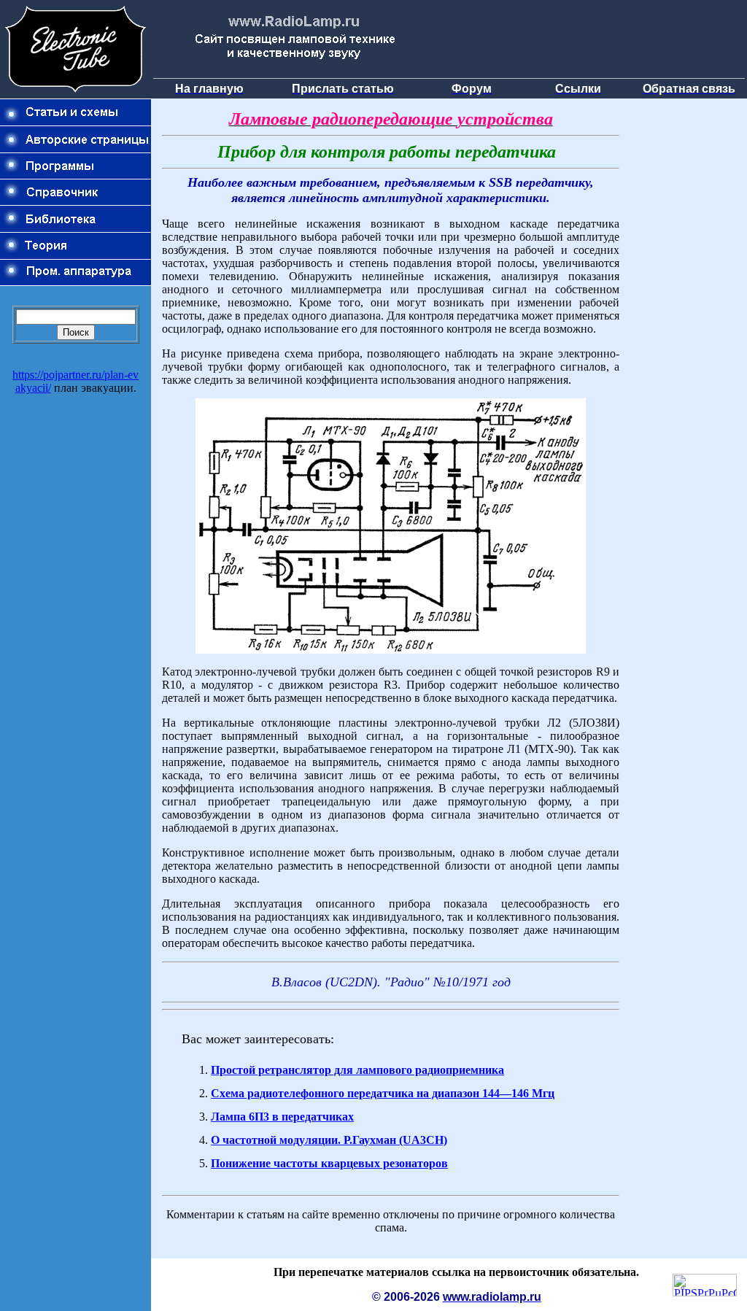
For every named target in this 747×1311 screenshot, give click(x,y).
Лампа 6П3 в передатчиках (282, 1116)
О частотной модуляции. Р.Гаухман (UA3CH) (329, 1140)
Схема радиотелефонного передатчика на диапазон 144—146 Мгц (382, 1093)
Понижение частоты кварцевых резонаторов (329, 1163)
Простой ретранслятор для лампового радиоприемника (357, 1070)
